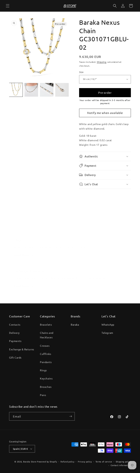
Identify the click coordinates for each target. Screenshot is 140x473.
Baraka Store (29, 461)
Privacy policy (85, 461)
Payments (15, 341)
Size (81, 72)
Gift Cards (15, 357)
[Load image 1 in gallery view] (16, 89)
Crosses (44, 345)
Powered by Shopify (47, 461)
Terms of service (104, 461)
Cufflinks (45, 353)
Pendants (46, 362)
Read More (21, 227)
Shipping (101, 61)
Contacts (14, 324)
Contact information (121, 465)
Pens (43, 395)
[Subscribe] (71, 416)
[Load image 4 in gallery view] (62, 89)
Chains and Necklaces (46, 335)
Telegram (107, 332)
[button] (8, 6)
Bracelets (46, 324)
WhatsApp (108, 324)
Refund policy (67, 461)
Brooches (46, 386)
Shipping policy (123, 461)
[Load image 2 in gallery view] (31, 89)
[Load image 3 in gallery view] (46, 89)
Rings (43, 370)
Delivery (14, 332)
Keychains (46, 378)
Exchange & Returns (21, 349)
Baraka (75, 324)
